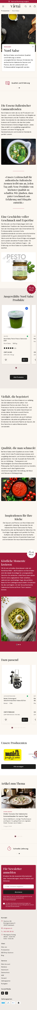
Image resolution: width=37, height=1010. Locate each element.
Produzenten (5, 950)
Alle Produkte (18, 377)
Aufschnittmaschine (9, 696)
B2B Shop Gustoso (7, 952)
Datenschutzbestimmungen (21, 903)
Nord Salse (7, 343)
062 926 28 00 (9, 931)
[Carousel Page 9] (24, 727)
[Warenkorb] (34, 6)
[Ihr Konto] (30, 6)
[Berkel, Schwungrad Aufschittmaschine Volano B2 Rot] (16, 679)
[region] (18, 337)
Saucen (6, 336)
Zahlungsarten (5, 981)
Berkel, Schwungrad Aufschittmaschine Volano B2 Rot (15, 699)
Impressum (4, 970)
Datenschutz (5, 972)
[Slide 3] (19, 87)
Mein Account (5, 964)
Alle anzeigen (18, 766)
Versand (3, 978)
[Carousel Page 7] (21, 727)
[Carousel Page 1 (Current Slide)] (16, 644)
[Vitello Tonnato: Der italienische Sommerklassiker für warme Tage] (18, 798)
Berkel (5, 703)
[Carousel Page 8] (23, 727)
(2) (10, 348)
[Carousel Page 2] (17, 367)
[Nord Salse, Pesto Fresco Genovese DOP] (16, 319)
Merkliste (4, 967)
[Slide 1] (16, 87)
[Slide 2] (17, 87)
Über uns (4, 947)
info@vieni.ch (8, 928)
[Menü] (3, 6)
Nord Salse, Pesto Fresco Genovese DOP (15, 340)
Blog (2, 955)
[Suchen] (26, 6)
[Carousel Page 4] (20, 367)
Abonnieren (18, 892)
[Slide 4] (20, 87)
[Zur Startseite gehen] (15, 6)
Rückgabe (4, 984)
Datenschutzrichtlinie (15, 898)
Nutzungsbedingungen (9, 899)
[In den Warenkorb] (25, 360)
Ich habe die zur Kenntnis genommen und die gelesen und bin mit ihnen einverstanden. (20, 904)
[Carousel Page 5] (18, 727)
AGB (23, 905)
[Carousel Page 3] (19, 367)
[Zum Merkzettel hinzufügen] (6, 360)
